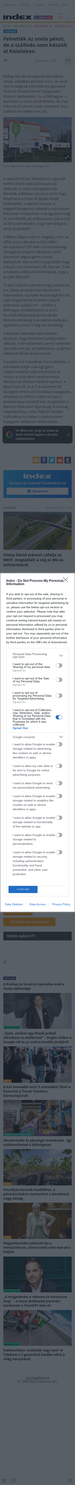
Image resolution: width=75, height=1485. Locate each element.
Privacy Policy (61, 904)
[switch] (59, 665)
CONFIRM (23, 889)
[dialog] (37, 742)
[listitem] (37, 655)
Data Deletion (14, 904)
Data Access (37, 904)
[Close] (67, 581)
